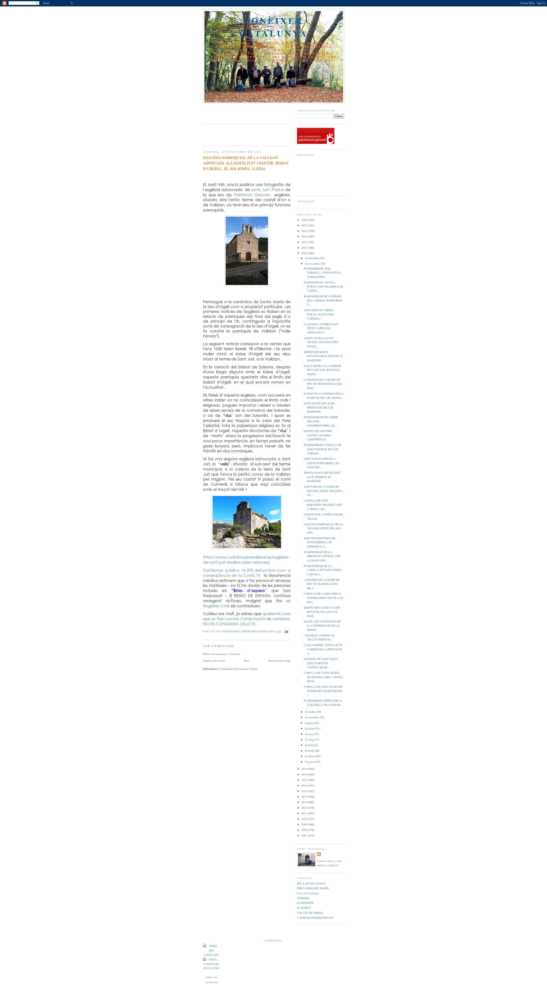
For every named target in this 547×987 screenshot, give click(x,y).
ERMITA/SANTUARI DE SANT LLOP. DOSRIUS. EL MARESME (322, 477)
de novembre (313, 264)
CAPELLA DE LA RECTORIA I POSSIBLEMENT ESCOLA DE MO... (323, 598)
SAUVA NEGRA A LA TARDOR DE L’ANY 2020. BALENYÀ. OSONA (322, 370)
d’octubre (310, 712)
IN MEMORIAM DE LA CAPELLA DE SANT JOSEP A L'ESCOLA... (323, 570)
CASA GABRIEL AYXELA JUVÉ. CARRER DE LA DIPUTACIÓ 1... (323, 649)
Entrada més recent (214, 660)
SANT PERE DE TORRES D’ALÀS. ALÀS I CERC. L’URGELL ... (319, 314)
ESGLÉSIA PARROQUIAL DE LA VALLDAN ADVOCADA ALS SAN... (323, 528)
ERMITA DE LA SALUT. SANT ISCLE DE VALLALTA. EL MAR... (322, 612)
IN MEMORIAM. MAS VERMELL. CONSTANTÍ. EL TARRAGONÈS (322, 273)
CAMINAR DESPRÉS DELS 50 (315, 917)
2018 (304, 774)
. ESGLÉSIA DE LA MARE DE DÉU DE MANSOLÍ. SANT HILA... (322, 584)
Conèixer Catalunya (274, 27)
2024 (304, 231)
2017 (304, 780)
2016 (304, 785)
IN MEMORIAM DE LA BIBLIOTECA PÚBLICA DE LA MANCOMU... (322, 556)
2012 (304, 808)
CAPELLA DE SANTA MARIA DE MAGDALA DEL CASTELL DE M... (324, 677)
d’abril (309, 745)
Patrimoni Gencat (251, 195)
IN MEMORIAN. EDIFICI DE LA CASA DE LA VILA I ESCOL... (323, 703)
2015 (304, 791)
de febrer (310, 756)
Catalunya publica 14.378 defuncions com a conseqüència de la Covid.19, (247, 572)
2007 (304, 835)
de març (310, 750)
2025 (304, 225)
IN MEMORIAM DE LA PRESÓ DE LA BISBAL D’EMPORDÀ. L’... (323, 300)
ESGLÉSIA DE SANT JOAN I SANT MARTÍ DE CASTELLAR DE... (320, 663)
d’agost (309, 723)
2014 (304, 796)
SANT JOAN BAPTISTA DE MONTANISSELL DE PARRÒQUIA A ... (320, 542)
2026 (304, 220)
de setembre (312, 717)
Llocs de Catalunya (308, 893)
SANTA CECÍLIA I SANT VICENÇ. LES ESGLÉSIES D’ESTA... (321, 342)
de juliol (310, 728)
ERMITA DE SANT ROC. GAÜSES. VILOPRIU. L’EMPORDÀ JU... (318, 435)
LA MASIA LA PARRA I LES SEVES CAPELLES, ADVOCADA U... (321, 328)
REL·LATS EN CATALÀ (311, 883)
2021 (304, 247)
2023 (304, 236)
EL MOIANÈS (305, 903)
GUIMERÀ (303, 898)
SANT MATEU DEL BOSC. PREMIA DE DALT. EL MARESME (320, 407)
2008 (304, 830)
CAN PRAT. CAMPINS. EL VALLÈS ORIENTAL (319, 637)
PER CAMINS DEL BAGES (313, 888)
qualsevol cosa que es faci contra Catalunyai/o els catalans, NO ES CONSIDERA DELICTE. (247, 619)
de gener (310, 762)
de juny (309, 734)
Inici (246, 660)
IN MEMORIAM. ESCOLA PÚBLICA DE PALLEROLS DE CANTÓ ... (323, 286)
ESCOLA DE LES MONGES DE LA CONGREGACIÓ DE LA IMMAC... (322, 626)
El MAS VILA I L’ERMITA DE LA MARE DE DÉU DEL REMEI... (323, 396)
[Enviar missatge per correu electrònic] (286, 631)
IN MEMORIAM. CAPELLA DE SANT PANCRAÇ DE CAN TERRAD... (322, 449)
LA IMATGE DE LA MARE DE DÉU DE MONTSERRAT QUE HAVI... (323, 384)
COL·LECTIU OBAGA (310, 913)
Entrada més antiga (280, 660)
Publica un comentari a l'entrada (221, 654)
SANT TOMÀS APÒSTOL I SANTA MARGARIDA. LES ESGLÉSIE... (321, 463)
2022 (304, 242)
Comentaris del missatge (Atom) (238, 669)
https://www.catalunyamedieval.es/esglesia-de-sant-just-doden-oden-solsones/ (246, 559)
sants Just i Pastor (267, 189)
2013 (304, 802)
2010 (304, 819)
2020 (304, 253)
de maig (310, 739)
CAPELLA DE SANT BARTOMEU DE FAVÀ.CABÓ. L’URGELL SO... (323, 505)
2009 (304, 824)
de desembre (312, 258)
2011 (304, 813)
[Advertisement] (228, 112)
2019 (304, 769)
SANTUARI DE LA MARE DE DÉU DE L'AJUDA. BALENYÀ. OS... (323, 491)
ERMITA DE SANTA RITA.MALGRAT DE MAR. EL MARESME (323, 356)
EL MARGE (304, 908)
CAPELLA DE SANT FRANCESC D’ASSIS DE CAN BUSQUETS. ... (323, 691)
